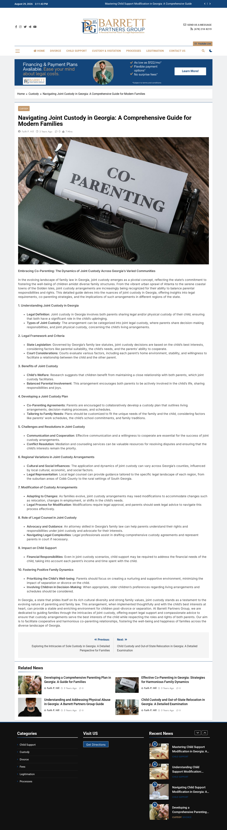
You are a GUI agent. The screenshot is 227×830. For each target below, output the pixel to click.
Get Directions (96, 744)
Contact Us (177, 50)
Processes (133, 50)
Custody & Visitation (106, 50)
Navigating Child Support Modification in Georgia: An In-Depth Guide (190, 792)
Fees (22, 766)
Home (41, 50)
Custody (23, 108)
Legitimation (155, 50)
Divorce (55, 50)
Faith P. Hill (28, 131)
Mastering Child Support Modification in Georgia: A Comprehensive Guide (148, 3)
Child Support (76, 50)
